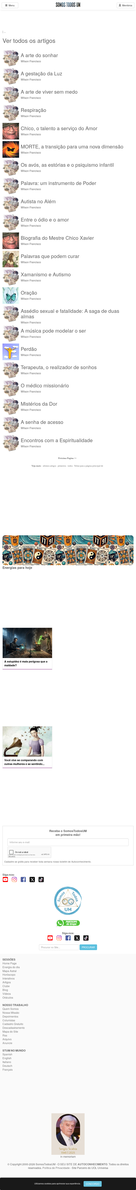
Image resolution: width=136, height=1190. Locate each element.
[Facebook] (23, 879)
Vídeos (6, 994)
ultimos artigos (49, 466)
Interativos (8, 978)
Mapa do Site (10, 1031)
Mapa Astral (9, 971)
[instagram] (14, 879)
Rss (4, 1035)
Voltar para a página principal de (88, 466)
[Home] (68, 900)
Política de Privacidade (56, 1168)
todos (70, 466)
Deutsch (7, 1066)
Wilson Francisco (39, 57)
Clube (6, 986)
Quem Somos (10, 1009)
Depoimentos (10, 1016)
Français (7, 1069)
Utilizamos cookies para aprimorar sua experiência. (57, 1183)
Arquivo (7, 1039)
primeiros (62, 466)
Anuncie (7, 1043)
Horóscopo (8, 974)
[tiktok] (41, 879)
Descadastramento (13, 1028)
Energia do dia (11, 967)
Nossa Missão (10, 1012)
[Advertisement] (27, 598)
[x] (32, 879)
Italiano (6, 1062)
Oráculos (7, 997)
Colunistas (8, 1020)
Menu (11, 5)
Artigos (6, 982)
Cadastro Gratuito (12, 1024)
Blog (5, 990)
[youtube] (5, 879)
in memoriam (68, 1156)
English (6, 1058)
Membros (126, 5)
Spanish (7, 1054)
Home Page (9, 963)
